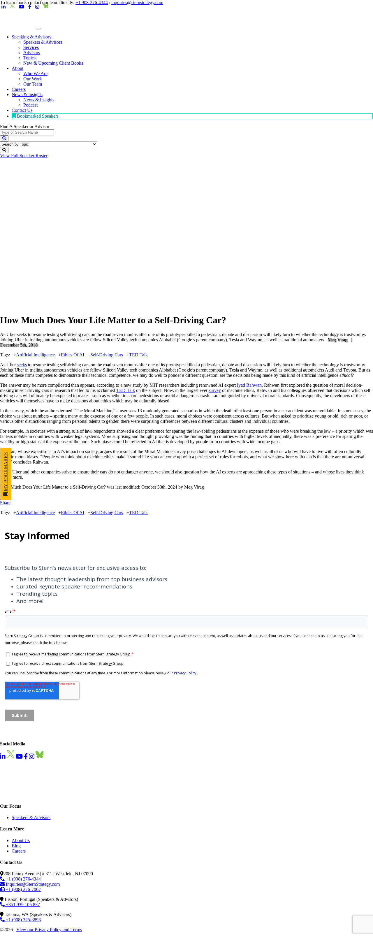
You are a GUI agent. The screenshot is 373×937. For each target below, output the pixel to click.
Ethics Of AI (72, 354)
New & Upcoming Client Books (53, 63)
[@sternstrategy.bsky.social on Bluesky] (46, 7)
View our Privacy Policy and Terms (49, 929)
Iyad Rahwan (249, 385)
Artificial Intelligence (35, 354)
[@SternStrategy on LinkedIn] (3, 7)
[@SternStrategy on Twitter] (12, 7)
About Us (21, 840)
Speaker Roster (23, 155)
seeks (22, 364)
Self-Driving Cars (106, 354)
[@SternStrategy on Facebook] (29, 7)
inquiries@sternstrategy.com (137, 2)
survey (215, 390)
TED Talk (138, 354)
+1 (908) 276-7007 (23, 889)
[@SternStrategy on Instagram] (37, 7)
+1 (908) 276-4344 (23, 878)
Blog (16, 845)
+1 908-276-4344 (91, 2)
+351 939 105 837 (22, 904)
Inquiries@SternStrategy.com (32, 884)
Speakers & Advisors (31, 817)
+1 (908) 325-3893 (23, 919)
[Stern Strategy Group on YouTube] (21, 7)
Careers (19, 850)
